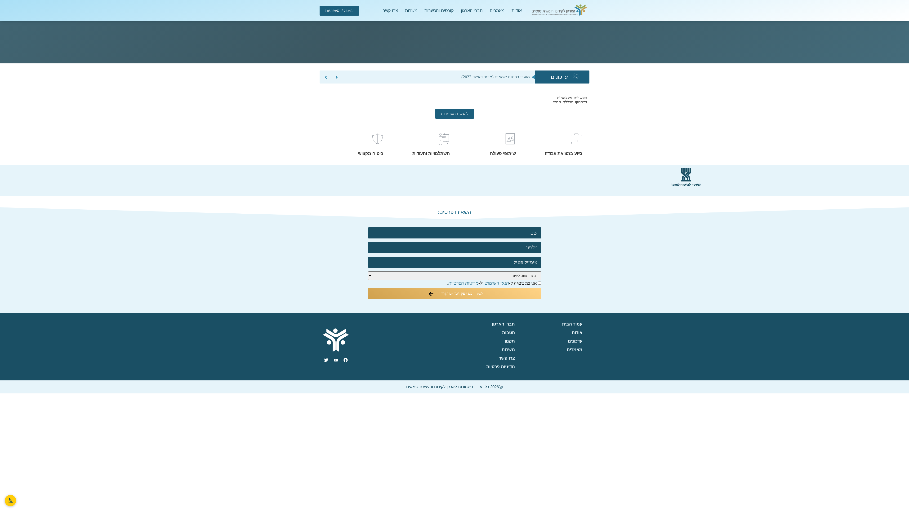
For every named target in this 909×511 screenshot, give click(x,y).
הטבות (508, 332)
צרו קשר (390, 10)
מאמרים (497, 10)
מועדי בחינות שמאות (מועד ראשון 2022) (495, 77)
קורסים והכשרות (439, 10)
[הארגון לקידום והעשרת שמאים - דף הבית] (559, 10)
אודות (517, 10)
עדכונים (575, 341)
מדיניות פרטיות (500, 366)
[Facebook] (345, 360)
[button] (325, 77)
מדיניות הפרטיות (463, 283)
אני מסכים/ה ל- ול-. (492, 283)
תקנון (510, 341)
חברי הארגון (472, 10)
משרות (411, 10)
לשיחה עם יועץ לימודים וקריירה (460, 293)
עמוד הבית (572, 324)
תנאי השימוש (497, 283)
